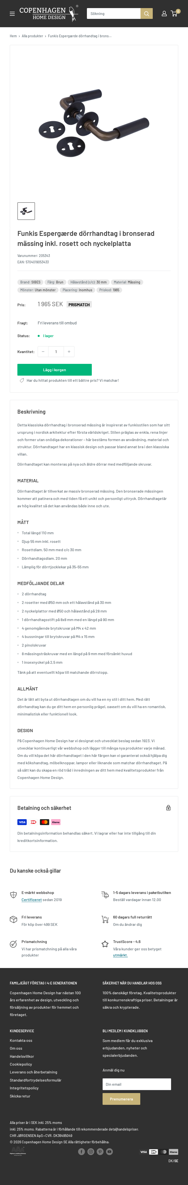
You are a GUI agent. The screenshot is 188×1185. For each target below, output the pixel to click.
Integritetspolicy (24, 1087)
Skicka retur (20, 1096)
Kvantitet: (26, 351)
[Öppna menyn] (12, 14)
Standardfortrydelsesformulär (35, 1080)
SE (176, 1161)
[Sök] (147, 13)
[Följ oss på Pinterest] (100, 1151)
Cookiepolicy (21, 1064)
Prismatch (79, 304)
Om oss (16, 1048)
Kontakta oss (21, 1040)
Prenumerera (121, 1098)
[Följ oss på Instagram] (90, 1151)
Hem (13, 36)
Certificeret (32, 899)
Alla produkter (32, 36)
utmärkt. (120, 955)
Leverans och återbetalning (33, 1072)
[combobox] (114, 13)
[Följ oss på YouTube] (109, 1151)
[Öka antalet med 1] (69, 351)
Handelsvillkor (22, 1056)
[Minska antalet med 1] (43, 351)
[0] (174, 13)
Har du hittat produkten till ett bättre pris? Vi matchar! (73, 380)
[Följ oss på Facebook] (81, 1151)
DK (170, 1161)
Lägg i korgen (54, 369)
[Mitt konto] (164, 13)
